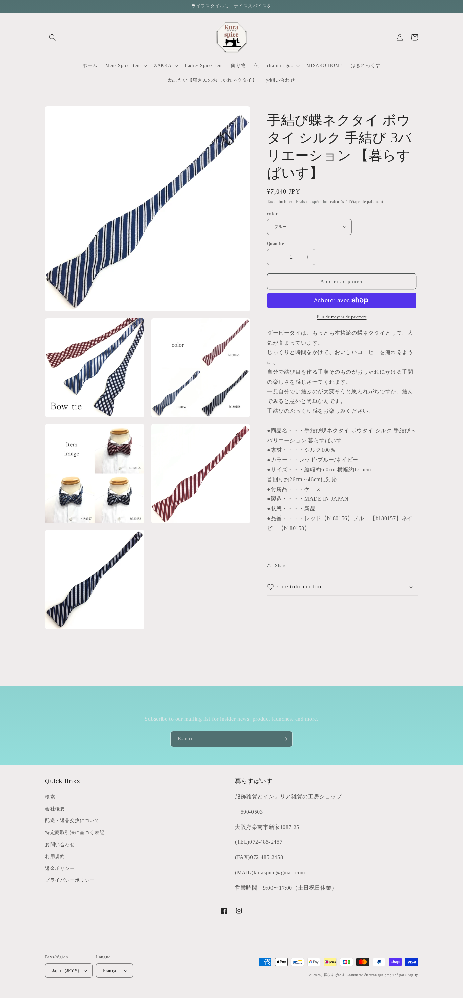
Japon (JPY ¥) (65, 970)
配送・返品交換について (72, 820)
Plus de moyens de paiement (342, 316)
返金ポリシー (60, 868)
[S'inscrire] (284, 739)
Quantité (275, 243)
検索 (50, 796)
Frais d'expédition (312, 201)
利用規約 (55, 856)
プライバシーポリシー (70, 880)
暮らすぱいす (334, 975)
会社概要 (55, 808)
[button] (52, 37)
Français (111, 970)
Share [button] (281, 565)
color (272, 213)
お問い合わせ (60, 844)
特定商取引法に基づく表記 (74, 832)
